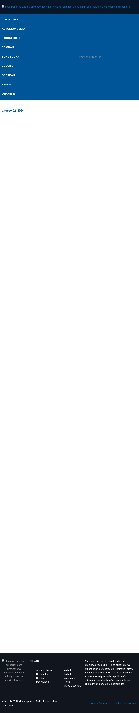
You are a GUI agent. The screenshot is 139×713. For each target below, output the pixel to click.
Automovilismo (44, 670)
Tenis (67, 681)
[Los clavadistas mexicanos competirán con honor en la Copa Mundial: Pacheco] (66, 181)
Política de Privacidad (125, 703)
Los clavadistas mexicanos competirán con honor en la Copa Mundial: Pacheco (64, 255)
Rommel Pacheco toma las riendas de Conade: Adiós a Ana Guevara (56, 607)
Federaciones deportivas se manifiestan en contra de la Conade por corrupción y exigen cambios (66, 429)
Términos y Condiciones (99, 703)
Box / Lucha (42, 681)
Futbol (67, 670)
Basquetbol (42, 674)
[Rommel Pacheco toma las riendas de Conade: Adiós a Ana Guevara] (66, 533)
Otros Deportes (72, 685)
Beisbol (40, 678)
